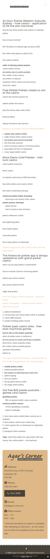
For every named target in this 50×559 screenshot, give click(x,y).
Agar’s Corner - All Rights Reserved (27, 553)
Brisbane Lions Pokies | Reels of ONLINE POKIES (23, 129)
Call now (15, 493)
